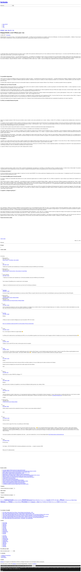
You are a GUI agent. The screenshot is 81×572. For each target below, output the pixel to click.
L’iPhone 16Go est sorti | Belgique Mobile (10, 401)
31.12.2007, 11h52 (6, 358)
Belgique (34, 500)
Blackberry (38, 500)
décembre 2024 (5, 531)
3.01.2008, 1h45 (5, 372)
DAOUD (4, 313)
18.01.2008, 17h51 (6, 390)
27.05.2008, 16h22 (6, 440)
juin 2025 (4, 526)
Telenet (50, 501)
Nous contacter (3, 557)
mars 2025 (4, 528)
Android (7, 500)
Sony (38, 501)
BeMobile (4, 2)
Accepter (33, 565)
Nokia (10, 501)
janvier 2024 (5, 537)
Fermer (1, 570)
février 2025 (5, 529)
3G (1, 500)
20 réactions (8, 35)
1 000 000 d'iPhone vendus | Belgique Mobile (11, 297)
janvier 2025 (5, 530)
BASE (24, 500)
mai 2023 (4, 545)
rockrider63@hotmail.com (57, 395)
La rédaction (3, 556)
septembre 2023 (5, 541)
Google (48, 500)
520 (3, 26)
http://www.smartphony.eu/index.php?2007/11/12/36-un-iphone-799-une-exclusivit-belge (18, 323)
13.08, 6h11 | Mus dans (25, 516)
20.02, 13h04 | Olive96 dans (18, 513)
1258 (3, 27)
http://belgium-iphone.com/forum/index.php (56, 434)
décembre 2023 (5, 538)
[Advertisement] (40, 15)
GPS (51, 500)
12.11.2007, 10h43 (6, 305)
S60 (30, 501)
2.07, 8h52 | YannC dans (18, 512)
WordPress (34, 563)
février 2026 (5, 522)
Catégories (2, 488)
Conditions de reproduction (6, 555)
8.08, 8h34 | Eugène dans (23, 517)
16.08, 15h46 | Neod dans (23, 515)
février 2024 (5, 536)
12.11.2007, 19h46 (6, 314)
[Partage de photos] (40, 52)
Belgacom (29, 500)
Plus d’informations (28, 565)
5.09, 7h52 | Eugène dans (26, 514)
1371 (3, 25)
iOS (57, 500)
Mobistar (3, 501)
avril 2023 (4, 546)
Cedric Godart (2, 238)
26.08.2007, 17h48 (6, 291)
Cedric (4, 348)
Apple (6, 30)
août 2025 (4, 524)
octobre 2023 (5, 540)
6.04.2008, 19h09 (6, 406)
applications (20, 500)
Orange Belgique (18, 501)
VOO (58, 501)
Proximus (24, 501)
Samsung (33, 501)
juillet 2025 (5, 525)
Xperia (65, 501)
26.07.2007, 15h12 (6, 275)
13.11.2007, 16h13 (6, 329)
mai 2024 (4, 533)
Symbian (44, 501)
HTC (53, 500)
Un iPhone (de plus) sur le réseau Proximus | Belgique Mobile (13, 300)
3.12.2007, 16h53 (6, 349)
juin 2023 (4, 544)
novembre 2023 (5, 539)
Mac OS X (10, 30)
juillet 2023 (5, 543)
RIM (28, 501)
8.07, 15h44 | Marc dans (18, 518)
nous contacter (5, 24)
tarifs (47, 501)
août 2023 (4, 542)
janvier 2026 (5, 523)
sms (36, 501)
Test (13, 30)
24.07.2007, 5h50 (6, 264)
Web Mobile (62, 501)
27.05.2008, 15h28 (6, 418)
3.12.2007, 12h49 (6, 341)
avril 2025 (4, 527)
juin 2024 (4, 532)
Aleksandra (5, 290)
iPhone (62, 500)
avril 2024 (4, 535)
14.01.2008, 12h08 (6, 380)
